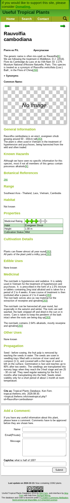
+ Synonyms (11, 75)
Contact (43, 19)
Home (10, 19)
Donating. (23, 7)
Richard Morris (43, 495)
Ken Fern (43, 493)
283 (39, 139)
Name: (17, 429)
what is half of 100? (20, 460)
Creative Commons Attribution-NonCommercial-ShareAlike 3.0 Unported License (40, 498)
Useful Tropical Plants (25, 12)
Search (27, 19)
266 (35, 70)
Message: (15, 441)
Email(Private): (13, 435)
